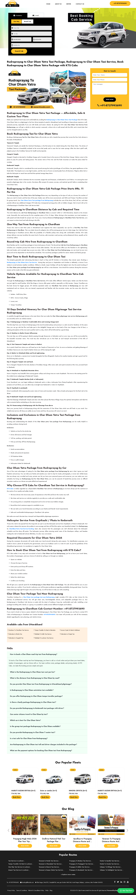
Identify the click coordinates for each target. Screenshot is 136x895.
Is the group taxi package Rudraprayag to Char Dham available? (35, 726)
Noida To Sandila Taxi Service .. (110, 861)
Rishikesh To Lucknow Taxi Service (44, 638)
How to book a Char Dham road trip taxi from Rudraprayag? (33, 654)
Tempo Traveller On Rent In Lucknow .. (20, 864)
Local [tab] (35, 15)
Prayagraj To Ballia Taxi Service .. (80, 867)
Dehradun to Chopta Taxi (67, 634)
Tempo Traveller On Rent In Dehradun (45, 630)
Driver (68, 4)
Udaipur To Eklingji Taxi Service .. (111, 867)
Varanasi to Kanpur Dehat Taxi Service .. (51, 870)
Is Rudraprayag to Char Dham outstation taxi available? (32, 690)
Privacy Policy (11, 890)
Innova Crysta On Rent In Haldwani (70, 630)
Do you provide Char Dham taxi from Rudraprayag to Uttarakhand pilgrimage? (41, 684)
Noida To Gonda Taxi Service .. (110, 864)
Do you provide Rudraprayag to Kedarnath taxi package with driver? (37, 708)
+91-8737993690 (120, 3)
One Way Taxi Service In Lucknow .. (19, 867)
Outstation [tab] (17, 15)
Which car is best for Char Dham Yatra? (25, 720)
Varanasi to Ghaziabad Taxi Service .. (51, 864)
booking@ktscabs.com (28, 882)
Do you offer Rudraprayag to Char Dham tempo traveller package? (36, 696)
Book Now (16, 797)
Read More (25, 846)
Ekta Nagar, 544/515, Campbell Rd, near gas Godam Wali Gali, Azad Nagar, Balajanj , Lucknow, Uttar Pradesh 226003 (70, 882)
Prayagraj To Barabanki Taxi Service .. (81, 870)
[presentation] (8, 830)
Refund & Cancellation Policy (36, 890)
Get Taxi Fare (127, 891)
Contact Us (80, 4)
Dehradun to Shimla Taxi (15, 634)
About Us (58, 4)
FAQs (46, 890)
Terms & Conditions (21, 890)
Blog (51, 890)
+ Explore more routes (68, 874)
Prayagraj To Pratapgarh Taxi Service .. (81, 864)
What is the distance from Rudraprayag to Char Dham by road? (35, 678)
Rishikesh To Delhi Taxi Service (43, 634)
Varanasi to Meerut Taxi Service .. (49, 867)
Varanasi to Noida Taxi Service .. (49, 861)
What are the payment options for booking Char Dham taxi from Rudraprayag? (41, 750)
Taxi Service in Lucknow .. (16, 861)
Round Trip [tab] (27, 21)
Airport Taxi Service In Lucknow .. (19, 870)
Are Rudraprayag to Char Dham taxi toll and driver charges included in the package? (43, 744)
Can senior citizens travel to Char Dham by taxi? (29, 714)
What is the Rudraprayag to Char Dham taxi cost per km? (32, 672)
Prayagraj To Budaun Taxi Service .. (80, 861)
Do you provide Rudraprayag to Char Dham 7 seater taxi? (32, 732)
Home (49, 4)
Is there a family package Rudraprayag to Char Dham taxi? (33, 702)
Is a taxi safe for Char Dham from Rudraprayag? (29, 738)
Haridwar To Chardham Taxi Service (19, 630)
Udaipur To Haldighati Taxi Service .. (111, 870)
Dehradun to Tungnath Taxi (16, 638)
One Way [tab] (16, 21)
